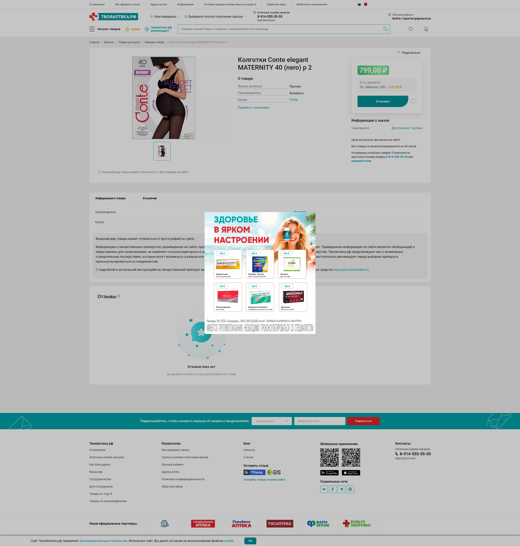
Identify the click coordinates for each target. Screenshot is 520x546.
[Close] (311, 216)
